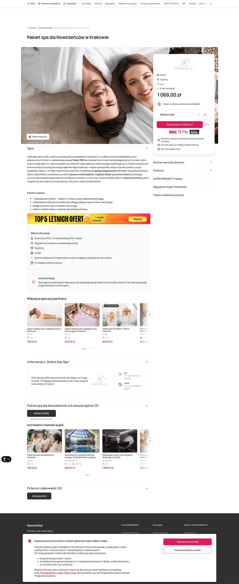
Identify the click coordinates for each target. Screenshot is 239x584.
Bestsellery (110, 3)
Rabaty (88, 3)
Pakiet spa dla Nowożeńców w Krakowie (71, 27)
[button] (149, 315)
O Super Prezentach (130, 532)
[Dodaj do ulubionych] (207, 124)
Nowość (98, 3)
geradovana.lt (190, 532)
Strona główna (45, 27)
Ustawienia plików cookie (187, 550)
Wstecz (32, 27)
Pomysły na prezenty (50, 3)
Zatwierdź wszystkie (188, 541)
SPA (184, 3)
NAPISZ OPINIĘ (41, 413)
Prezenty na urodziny (127, 3)
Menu (32, 3)
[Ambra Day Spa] (183, 65)
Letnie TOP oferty (171, 3)
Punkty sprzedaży (160, 532)
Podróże (192, 3)
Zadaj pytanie (39, 496)
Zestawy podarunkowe (150, 3)
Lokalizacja (71, 3)
